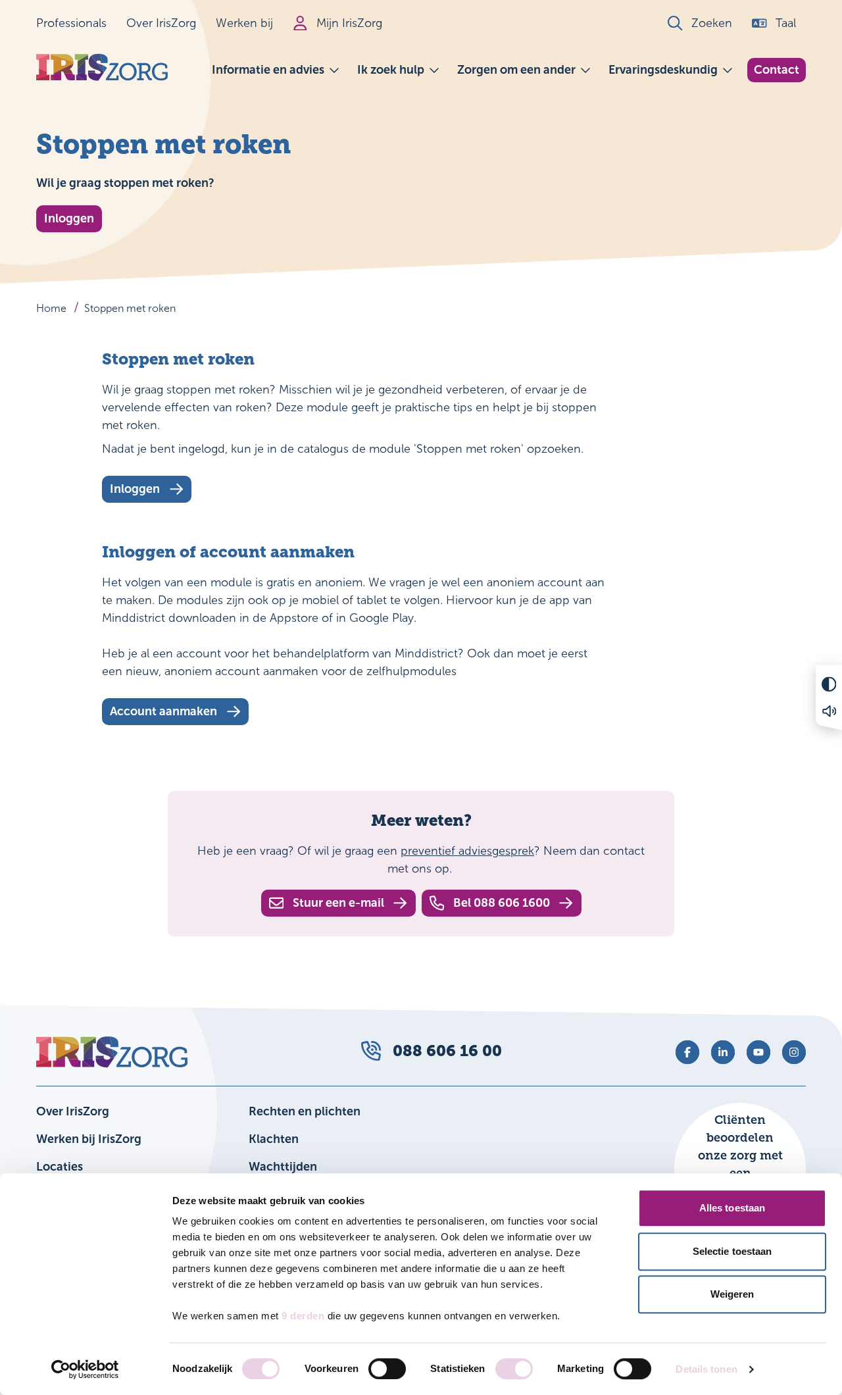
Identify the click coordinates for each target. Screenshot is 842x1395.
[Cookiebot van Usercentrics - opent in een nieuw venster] (85, 1369)
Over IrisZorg (161, 23)
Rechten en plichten (304, 1111)
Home (51, 308)
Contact (776, 69)
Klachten (274, 1139)
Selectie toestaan (732, 1251)
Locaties (59, 1166)
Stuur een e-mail (338, 902)
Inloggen (69, 218)
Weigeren (732, 1294)
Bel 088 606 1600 (501, 902)
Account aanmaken (163, 711)
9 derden (303, 1315)
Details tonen (706, 1369)
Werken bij (244, 23)
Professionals (71, 23)
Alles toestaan (732, 1207)
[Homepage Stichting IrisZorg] (102, 67)
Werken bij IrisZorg (88, 1139)
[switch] (387, 1368)
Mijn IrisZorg (349, 23)
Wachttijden (283, 1166)
